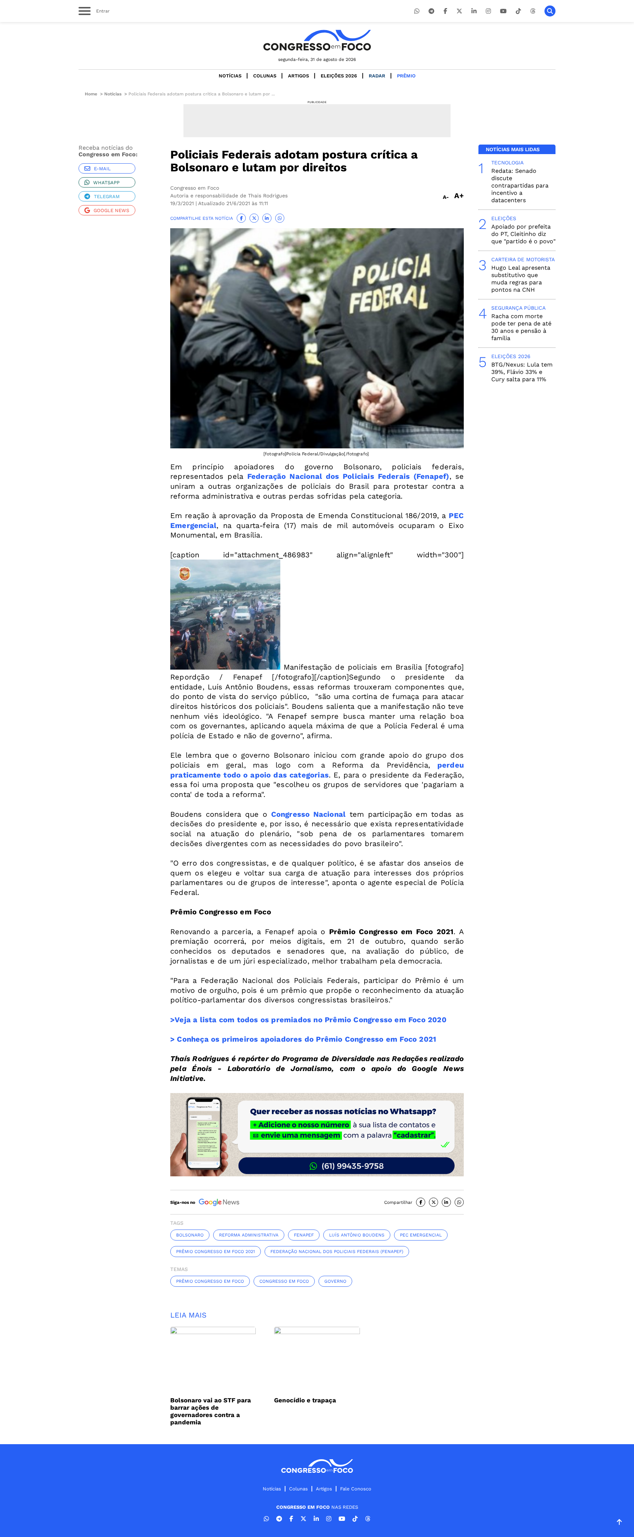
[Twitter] (459, 11)
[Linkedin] (474, 11)
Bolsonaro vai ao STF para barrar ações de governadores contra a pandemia (210, 1411)
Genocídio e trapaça (305, 1400)
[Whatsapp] (416, 11)
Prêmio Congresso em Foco (210, 1281)
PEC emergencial (421, 1235)
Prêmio (406, 76)
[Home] (317, 40)
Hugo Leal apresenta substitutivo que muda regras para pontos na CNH (520, 278)
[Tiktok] (518, 11)
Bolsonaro (190, 1235)
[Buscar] (549, 11)
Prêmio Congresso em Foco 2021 (215, 1251)
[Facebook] (445, 11)
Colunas (264, 76)
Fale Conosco (355, 1489)
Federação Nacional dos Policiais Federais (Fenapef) (348, 476)
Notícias (230, 76)
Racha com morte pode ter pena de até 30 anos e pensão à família (521, 327)
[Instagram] (488, 11)
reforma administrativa (248, 1235)
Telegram (107, 196)
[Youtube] (503, 11)
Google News (111, 210)
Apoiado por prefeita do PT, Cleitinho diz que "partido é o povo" (523, 234)
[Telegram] (431, 11)
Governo (335, 1281)
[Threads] (532, 11)
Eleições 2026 (339, 76)
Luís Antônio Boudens (357, 1235)
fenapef (304, 1235)
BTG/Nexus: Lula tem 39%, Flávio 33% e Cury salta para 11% (522, 372)
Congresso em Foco (284, 1281)
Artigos (298, 76)
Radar (377, 76)
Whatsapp (106, 182)
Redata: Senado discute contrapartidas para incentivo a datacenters (520, 185)
